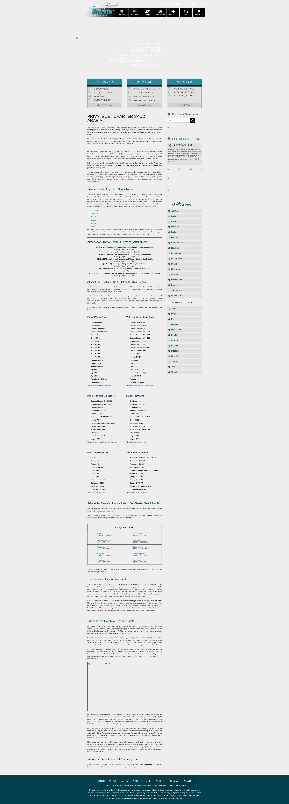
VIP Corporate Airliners (140, 492)
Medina (93, 223)
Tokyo (174, 367)
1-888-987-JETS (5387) (158, 785)
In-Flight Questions (184, 96)
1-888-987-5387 (119, 764)
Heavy (134, 442)
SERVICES (160, 15)
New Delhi (176, 356)
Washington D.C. (178, 296)
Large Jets (142, 442)
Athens (174, 308)
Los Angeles (176, 258)
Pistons (95, 385)
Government (100, 96)
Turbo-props (137, 534)
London (174, 335)
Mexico (174, 340)
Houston (175, 248)
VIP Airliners (101, 560)
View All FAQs (184, 105)
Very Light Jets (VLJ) (104, 540)
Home (101, 781)
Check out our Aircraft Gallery (118, 301)
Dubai (174, 314)
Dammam (94, 214)
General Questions (184, 89)
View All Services (104, 105)
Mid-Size (96, 442)
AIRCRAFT (173, 15)
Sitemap (171, 785)
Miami (174, 264)
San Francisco (177, 290)
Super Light (148, 385)
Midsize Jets (101, 547)
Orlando (174, 274)
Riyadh (93, 226)
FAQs (147, 15)
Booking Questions (184, 92)
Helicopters (137, 560)
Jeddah (93, 217)
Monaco (174, 345)
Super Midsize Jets (140, 547)
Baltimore (175, 216)
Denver (174, 237)
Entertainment (102, 100)
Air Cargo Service (143, 93)
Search (192, 120)
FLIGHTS (199, 15)
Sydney (174, 361)
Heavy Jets (100, 554)
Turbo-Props (106, 385)
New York (175, 269)
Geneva (174, 324)
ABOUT (122, 15)
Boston (174, 221)
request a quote (110, 172)
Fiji (172, 319)
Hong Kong (176, 330)
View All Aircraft (144, 105)
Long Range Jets (99, 492)
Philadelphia (176, 280)
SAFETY (134, 15)
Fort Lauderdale (178, 243)
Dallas (174, 232)
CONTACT (186, 15)
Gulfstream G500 (183, 145)
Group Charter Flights (146, 100)
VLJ (133, 385)
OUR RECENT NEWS (186, 139)
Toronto (174, 372)
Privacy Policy (181, 785)
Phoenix (175, 285)
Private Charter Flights (147, 89)
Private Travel (102, 89)
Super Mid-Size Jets (110, 442)
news (187, 781)
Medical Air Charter (144, 97)
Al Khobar (94, 210)
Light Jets (139, 385)
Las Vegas (176, 253)
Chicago (175, 227)
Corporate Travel (103, 93)
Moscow (175, 351)
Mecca (93, 220)
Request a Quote (93, 764)
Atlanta (174, 211)
